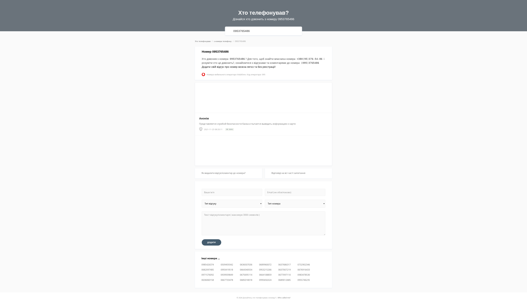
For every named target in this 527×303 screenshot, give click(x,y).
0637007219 (284, 269)
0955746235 (304, 279)
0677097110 (284, 274)
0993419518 (227, 269)
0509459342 (227, 264)
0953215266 (265, 269)
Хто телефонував (203, 41)
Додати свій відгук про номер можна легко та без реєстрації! (239, 66)
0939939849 (227, 274)
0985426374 (207, 264)
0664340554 (246, 269)
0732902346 (304, 264)
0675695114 (246, 274)
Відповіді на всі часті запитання (288, 173)
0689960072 (265, 264)
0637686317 (284, 264)
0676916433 (304, 269)
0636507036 (246, 264)
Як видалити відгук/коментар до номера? (223, 173)
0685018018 (246, 279)
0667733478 (227, 279)
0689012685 (284, 279)
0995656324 (265, 279)
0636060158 (207, 279)
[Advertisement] (263, 96)
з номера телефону (223, 41)
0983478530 (304, 274)
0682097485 (207, 269)
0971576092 (207, 274)
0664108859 (265, 274)
